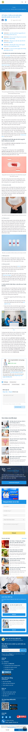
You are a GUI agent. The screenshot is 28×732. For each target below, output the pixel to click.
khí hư (19, 266)
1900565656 (6, 661)
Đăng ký (10, 391)
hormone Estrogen (7, 275)
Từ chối (7, 730)
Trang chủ (3, 9)
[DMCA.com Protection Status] (6, 672)
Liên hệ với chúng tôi (14, 482)
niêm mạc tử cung (6, 65)
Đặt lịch (14, 614)
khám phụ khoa (13, 382)
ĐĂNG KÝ (23, 650)
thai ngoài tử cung (5, 384)
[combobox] (14, 519)
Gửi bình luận (18, 407)
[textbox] (14, 519)
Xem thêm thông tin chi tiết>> (16, 372)
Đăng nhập (5, 391)
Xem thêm (24, 538)
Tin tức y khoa (8, 9)
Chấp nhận (20, 730)
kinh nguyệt (7, 55)
